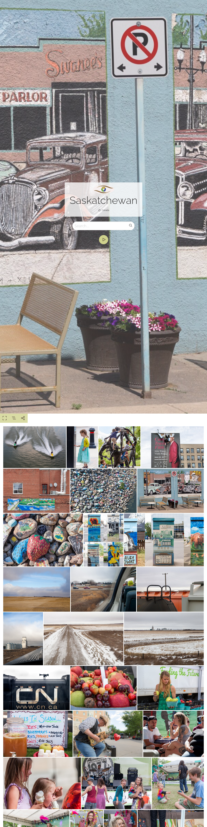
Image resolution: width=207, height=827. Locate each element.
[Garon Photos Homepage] (103, 189)
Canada (105, 210)
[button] (199, 819)
